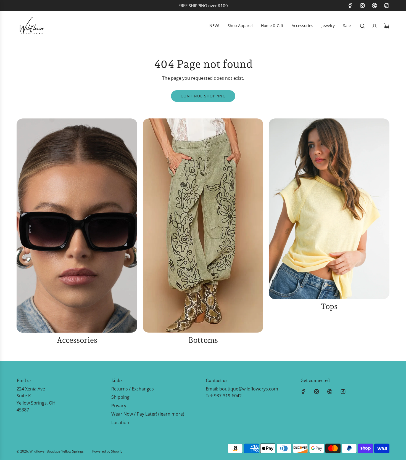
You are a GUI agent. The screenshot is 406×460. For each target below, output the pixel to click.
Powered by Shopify (107, 451)
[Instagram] (362, 5)
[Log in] (374, 26)
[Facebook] (350, 5)
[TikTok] (387, 5)
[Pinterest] (374, 5)
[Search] (362, 26)
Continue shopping (203, 96)
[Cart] (387, 26)
